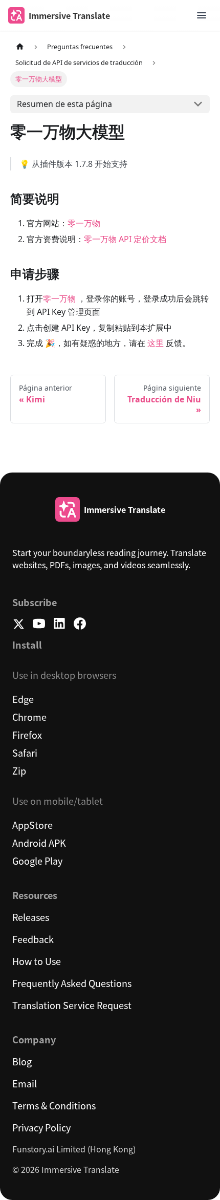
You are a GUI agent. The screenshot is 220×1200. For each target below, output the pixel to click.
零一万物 (84, 223)
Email (24, 1083)
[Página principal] (20, 47)
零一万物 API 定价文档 (125, 239)
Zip (19, 770)
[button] (201, 15)
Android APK (39, 842)
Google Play (37, 860)
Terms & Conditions (54, 1105)
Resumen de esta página (64, 104)
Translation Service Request (71, 1005)
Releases (30, 917)
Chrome (29, 716)
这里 (155, 343)
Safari (24, 752)
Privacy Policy (41, 1127)
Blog (22, 1061)
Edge (23, 698)
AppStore (32, 824)
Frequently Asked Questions (71, 983)
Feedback (33, 939)
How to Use (36, 961)
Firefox (27, 734)
